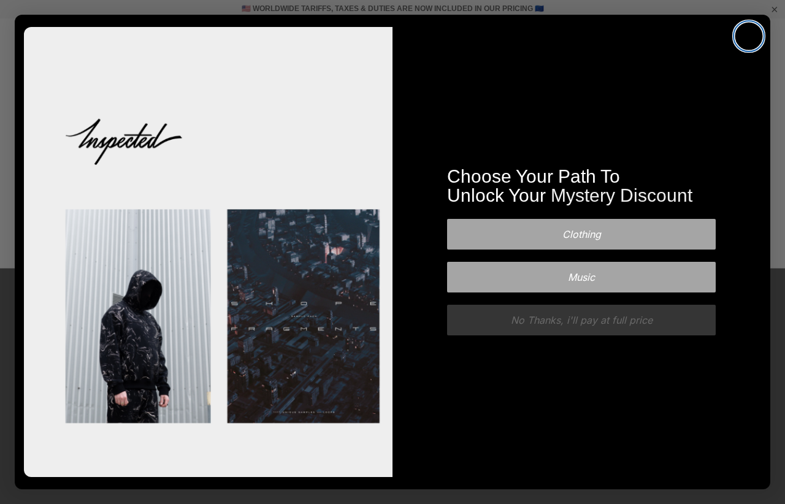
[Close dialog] (748, 36)
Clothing (581, 234)
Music (581, 277)
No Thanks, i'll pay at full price (582, 320)
